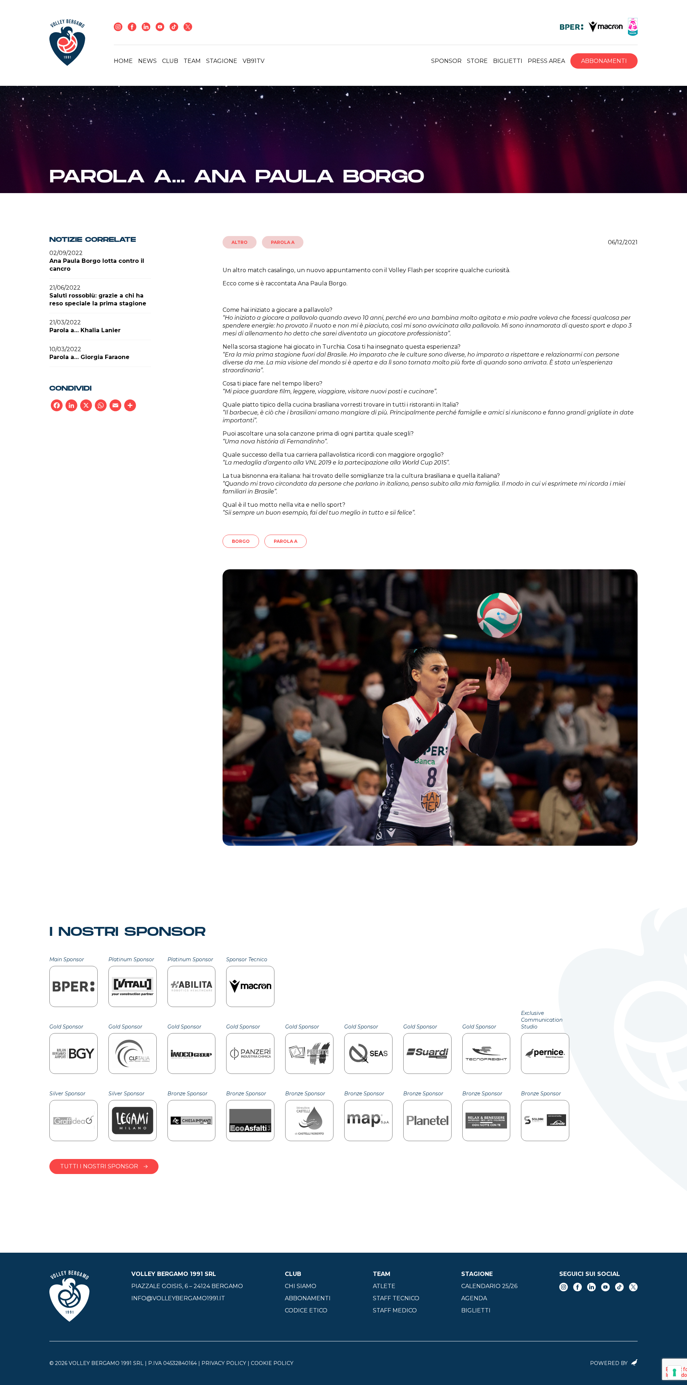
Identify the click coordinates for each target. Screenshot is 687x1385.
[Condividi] (130, 405)
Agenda (474, 1298)
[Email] (115, 405)
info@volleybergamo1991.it (178, 1298)
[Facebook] (56, 405)
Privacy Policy (223, 1363)
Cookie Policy (272, 1363)
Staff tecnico (396, 1298)
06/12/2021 (623, 242)
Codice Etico (306, 1310)
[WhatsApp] (100, 405)
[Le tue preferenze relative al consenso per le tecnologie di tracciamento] (674, 1372)
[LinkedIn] (71, 405)
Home (123, 61)
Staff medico (395, 1310)
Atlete (384, 1286)
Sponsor (446, 61)
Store (477, 61)
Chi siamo (300, 1286)
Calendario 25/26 (489, 1286)
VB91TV (253, 61)
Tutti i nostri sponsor (99, 1166)
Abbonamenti (604, 61)
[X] (86, 405)
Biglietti (507, 61)
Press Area (546, 61)
